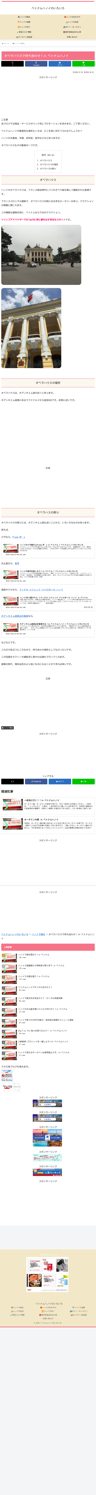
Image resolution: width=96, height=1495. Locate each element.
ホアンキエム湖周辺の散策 (14, 616)
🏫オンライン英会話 (79, 1315)
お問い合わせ (48, 1318)
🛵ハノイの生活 (17, 1311)
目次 (44, 155)
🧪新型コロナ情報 (17, 1315)
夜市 (17, 563)
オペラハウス (46, 161)
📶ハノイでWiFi (48, 1311)
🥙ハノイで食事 (78, 1307)
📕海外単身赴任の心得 (48, 1315)
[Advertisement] (48, 96)
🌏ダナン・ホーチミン (79, 1311)
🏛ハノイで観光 (17, 1307)
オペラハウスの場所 (49, 165)
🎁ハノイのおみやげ (48, 1307)
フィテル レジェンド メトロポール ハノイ (41, 590)
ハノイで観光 (8, 728)
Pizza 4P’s (18, 537)
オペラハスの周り (48, 169)
